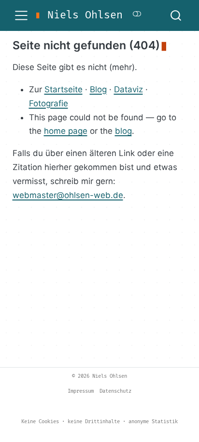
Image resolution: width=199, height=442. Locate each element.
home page (65, 131)
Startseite (63, 89)
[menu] (21, 15)
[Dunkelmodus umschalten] (137, 15)
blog (123, 131)
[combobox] (176, 15)
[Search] (176, 15)
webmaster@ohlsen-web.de (68, 195)
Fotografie (48, 103)
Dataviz (128, 89)
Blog (98, 89)
